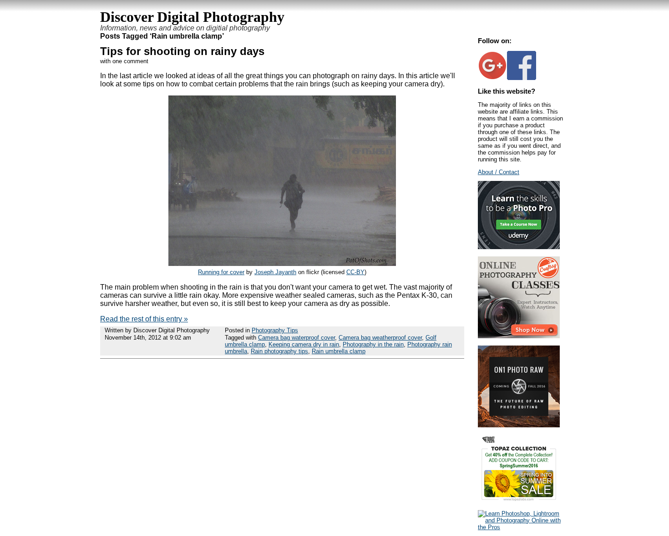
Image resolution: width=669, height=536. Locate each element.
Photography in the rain (373, 344)
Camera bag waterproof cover (296, 337)
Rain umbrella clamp (338, 351)
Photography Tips (275, 330)
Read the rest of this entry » (144, 319)
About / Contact (498, 172)
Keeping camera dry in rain (304, 344)
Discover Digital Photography (192, 17)
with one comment (124, 61)
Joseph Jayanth (275, 272)
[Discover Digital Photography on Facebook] (521, 78)
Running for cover (221, 272)
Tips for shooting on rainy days (182, 51)
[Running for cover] (282, 263)
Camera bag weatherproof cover (380, 337)
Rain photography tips (279, 351)
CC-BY (355, 272)
